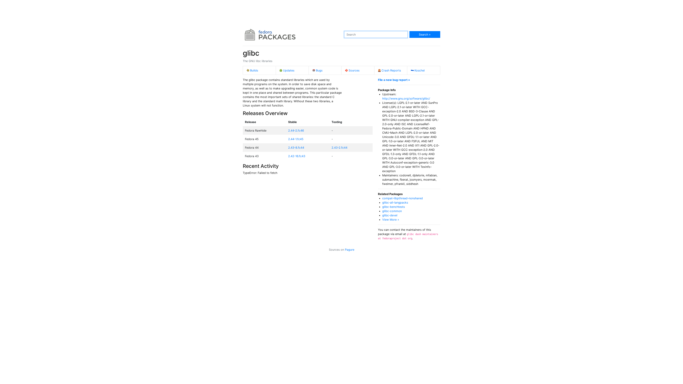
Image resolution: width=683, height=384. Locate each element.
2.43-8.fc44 (296, 147)
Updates (288, 70)
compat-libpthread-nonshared (402, 198)
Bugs (319, 70)
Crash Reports (391, 70)
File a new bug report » (394, 80)
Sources (354, 70)
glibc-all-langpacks (395, 202)
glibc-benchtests (393, 207)
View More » (390, 219)
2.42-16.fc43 (296, 156)
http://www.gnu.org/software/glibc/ (406, 98)
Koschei (419, 70)
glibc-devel (389, 215)
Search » (425, 34)
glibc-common (392, 211)
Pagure (349, 249)
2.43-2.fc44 (339, 147)
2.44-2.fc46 (296, 130)
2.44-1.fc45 (295, 139)
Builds (254, 70)
